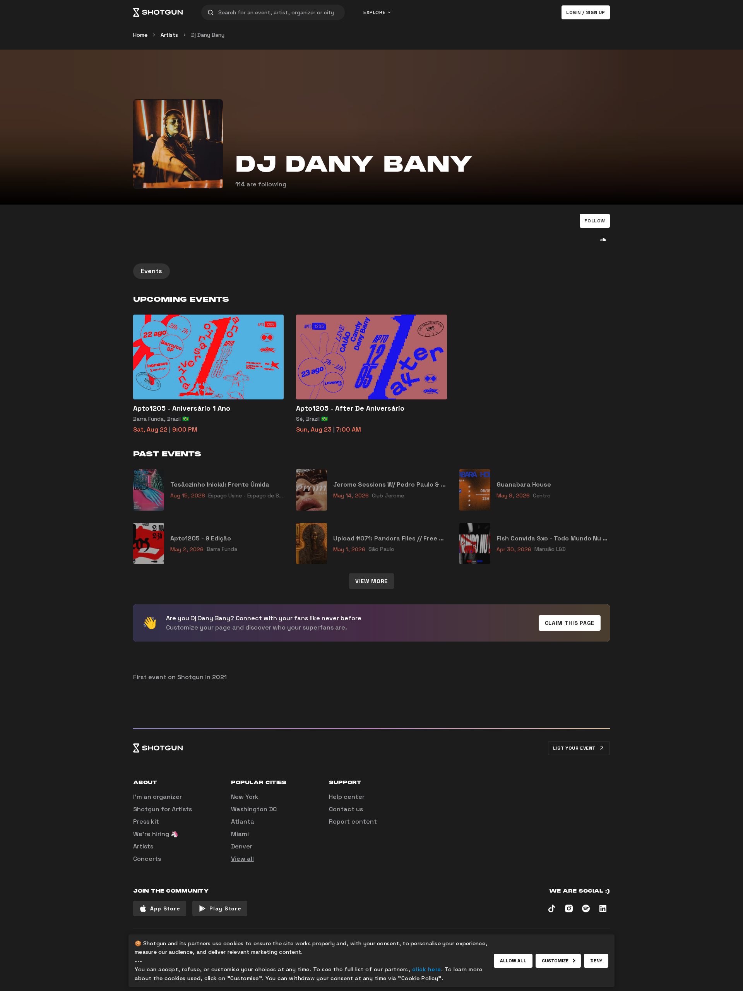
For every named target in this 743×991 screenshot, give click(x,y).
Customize (555, 961)
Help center (347, 797)
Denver (241, 846)
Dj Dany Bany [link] (207, 34)
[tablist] (371, 271)
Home (140, 34)
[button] (595, 221)
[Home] (158, 12)
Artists (169, 34)
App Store (165, 908)
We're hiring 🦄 (155, 834)
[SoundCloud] (603, 239)
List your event (574, 748)
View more (371, 581)
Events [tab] (151, 271)
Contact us (346, 809)
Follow (594, 221)
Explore (374, 12)
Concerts (147, 859)
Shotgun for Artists (162, 809)
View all (242, 859)
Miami (240, 834)
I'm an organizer (157, 797)
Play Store (225, 908)
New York (245, 797)
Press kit (146, 821)
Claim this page (570, 622)
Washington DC (254, 809)
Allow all (513, 961)
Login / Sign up (585, 12)
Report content (353, 821)
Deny (596, 961)
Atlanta (242, 821)
